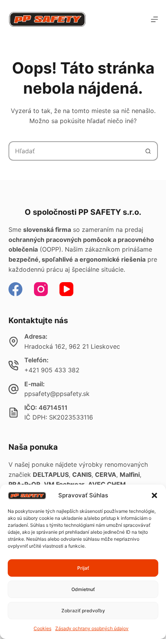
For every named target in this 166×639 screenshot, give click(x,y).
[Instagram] (41, 289)
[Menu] (154, 19)
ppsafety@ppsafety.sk (57, 393)
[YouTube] (66, 289)
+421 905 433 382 (52, 370)
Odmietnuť (83, 589)
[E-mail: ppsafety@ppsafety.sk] (13, 389)
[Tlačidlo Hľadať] (148, 151)
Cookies (42, 628)
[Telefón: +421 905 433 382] (13, 365)
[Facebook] (15, 289)
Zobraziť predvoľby (83, 610)
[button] (154, 495)
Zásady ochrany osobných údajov (92, 628)
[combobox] (74, 151)
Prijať (83, 568)
